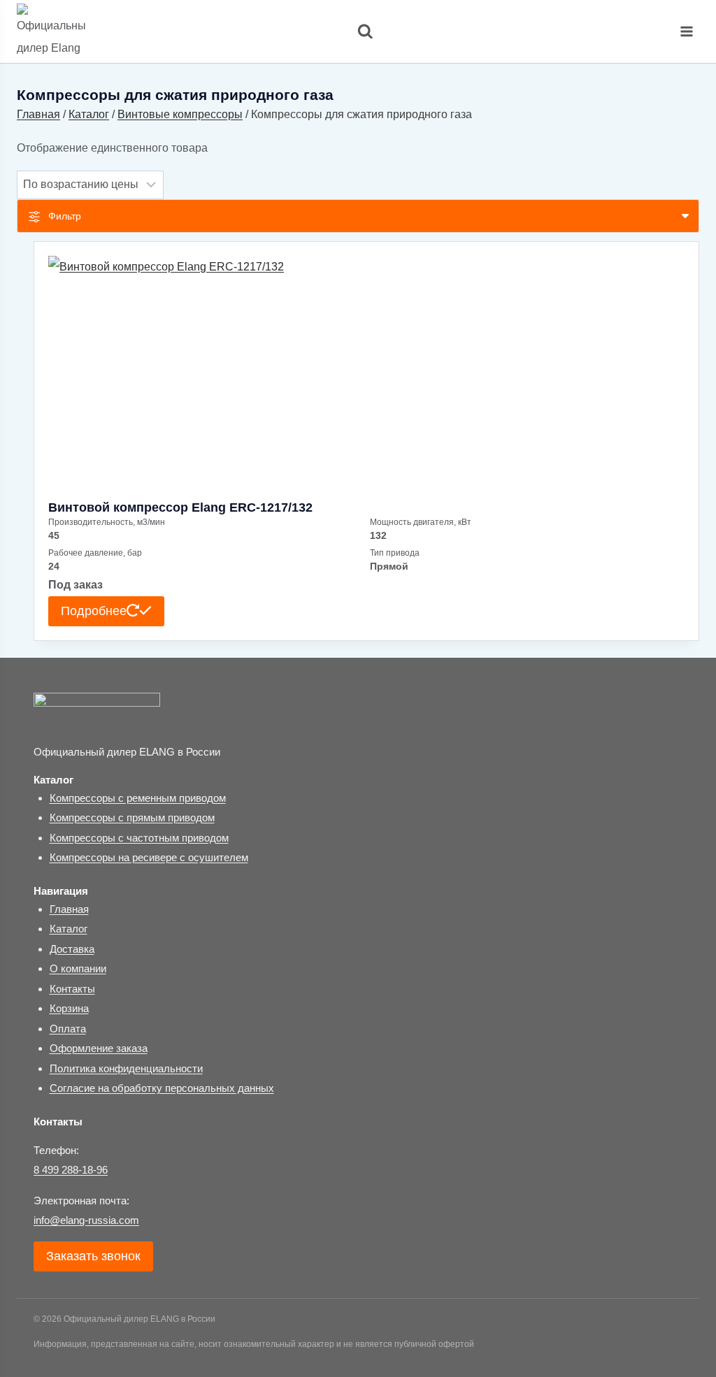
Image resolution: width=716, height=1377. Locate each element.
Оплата (68, 1028)
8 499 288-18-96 (71, 1170)
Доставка (72, 949)
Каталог (68, 929)
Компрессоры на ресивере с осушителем (149, 857)
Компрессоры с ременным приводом (138, 798)
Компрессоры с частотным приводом (139, 838)
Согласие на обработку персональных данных (162, 1088)
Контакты (72, 989)
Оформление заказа (99, 1048)
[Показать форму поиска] (358, 32)
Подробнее (94, 611)
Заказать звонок (93, 1256)
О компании (78, 968)
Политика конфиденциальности (126, 1068)
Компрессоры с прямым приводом (132, 817)
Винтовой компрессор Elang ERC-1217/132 (180, 507)
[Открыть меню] (686, 31)
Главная (69, 909)
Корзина (69, 1008)
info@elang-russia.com (86, 1220)
